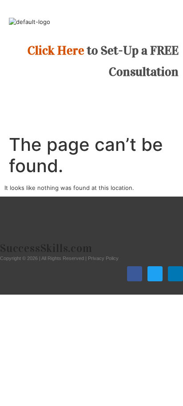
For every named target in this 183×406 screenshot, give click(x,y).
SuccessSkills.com (46, 248)
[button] (91, 99)
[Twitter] (155, 273)
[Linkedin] (175, 273)
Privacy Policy (103, 258)
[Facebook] (134, 273)
